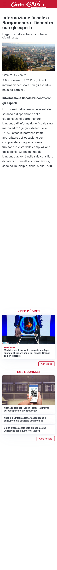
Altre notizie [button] (45, 438)
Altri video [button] (46, 363)
